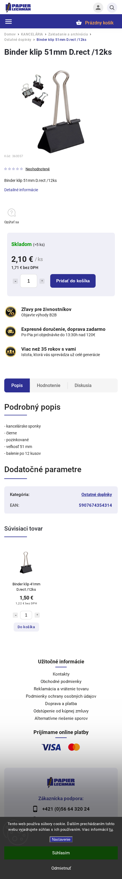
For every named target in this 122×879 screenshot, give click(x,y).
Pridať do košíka (73, 280)
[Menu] (8, 21)
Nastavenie (61, 839)
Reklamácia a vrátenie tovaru (61, 688)
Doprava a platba (61, 703)
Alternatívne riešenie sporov (61, 718)
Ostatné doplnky (96, 494)
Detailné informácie (21, 190)
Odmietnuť (61, 868)
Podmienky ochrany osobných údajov (61, 696)
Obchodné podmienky (61, 681)
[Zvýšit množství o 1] (37, 615)
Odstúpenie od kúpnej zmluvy (61, 711)
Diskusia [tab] (83, 385)
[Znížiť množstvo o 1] (15, 281)
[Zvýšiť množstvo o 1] (42, 281)
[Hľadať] (112, 8)
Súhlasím (61, 852)
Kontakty (61, 674)
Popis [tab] (17, 385)
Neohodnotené (38, 169)
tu (111, 829)
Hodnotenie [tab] (48, 385)
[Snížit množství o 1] (15, 615)
